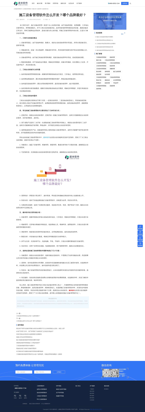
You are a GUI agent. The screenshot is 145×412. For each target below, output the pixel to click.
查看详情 (110, 26)
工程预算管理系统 (101, 85)
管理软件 (98, 83)
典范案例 (106, 389)
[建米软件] (21, 4)
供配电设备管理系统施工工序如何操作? (28, 342)
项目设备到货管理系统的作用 (105, 47)
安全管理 (98, 71)
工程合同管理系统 (110, 60)
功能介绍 (34, 8)
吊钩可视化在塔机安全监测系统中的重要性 (29, 334)
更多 (122, 34)
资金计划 (98, 80)
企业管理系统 (117, 80)
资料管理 (107, 71)
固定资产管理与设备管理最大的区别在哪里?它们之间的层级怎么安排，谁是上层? (40, 328)
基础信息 (107, 80)
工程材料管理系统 (101, 63)
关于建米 (79, 3)
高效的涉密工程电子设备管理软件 (26, 348)
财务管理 (107, 83)
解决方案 (39, 3)
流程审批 (98, 88)
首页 (33, 3)
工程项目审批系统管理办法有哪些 (106, 43)
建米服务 (92, 395)
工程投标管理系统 (101, 57)
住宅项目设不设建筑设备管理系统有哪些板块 (29, 351)
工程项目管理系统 (27, 8)
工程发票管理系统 (115, 77)
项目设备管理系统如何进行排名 (105, 50)
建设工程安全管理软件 (34, 403)
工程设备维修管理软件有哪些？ (25, 345)
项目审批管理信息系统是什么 (105, 40)
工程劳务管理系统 (101, 66)
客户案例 (47, 3)
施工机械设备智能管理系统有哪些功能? (28, 340)
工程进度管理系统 (101, 77)
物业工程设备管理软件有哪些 (105, 37)
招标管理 (112, 57)
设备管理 (39, 8)
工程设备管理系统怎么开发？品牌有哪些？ (28, 316)
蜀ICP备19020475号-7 (96, 409)
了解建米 (92, 389)
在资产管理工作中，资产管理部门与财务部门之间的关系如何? (34, 331)
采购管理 (112, 85)
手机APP (115, 83)
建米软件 (46, 137)
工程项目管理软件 (18, 8)
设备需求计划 (45, 8)
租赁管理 (112, 66)
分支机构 (92, 400)
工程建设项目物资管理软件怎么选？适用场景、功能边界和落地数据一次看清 (39, 354)
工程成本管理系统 (101, 68)
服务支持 (63, 3)
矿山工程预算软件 (45, 403)
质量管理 (112, 68)
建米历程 (92, 391)
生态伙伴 (71, 3)
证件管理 (107, 74)
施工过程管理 (117, 71)
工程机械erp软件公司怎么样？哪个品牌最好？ (29, 321)
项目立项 (98, 60)
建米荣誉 (92, 393)
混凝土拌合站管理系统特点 (24, 337)
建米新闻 (92, 397)
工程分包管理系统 (115, 63)
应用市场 (55, 3)
